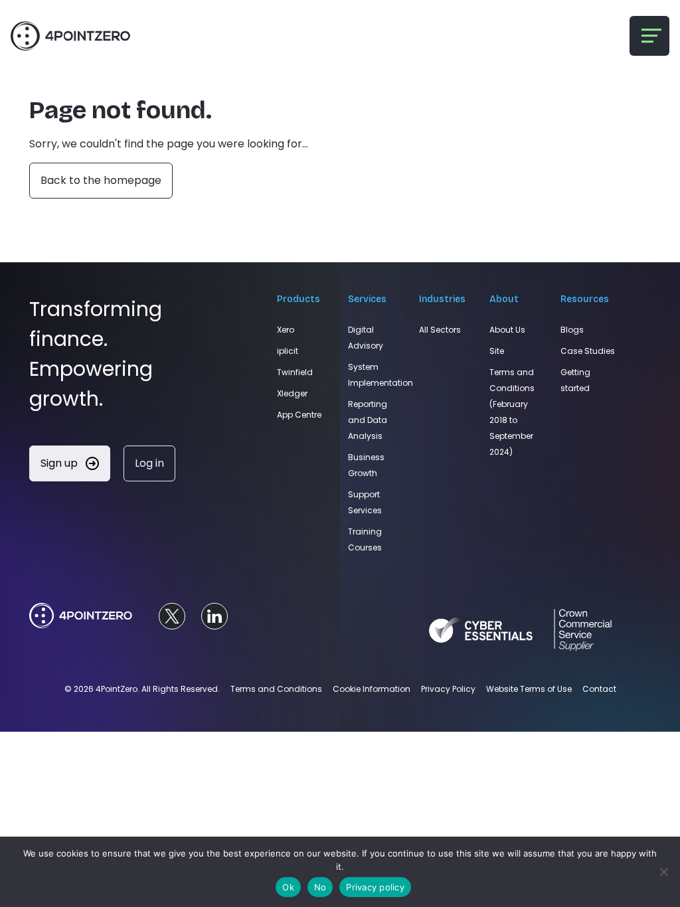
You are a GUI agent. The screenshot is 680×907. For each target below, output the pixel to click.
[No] (663, 871)
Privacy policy (375, 887)
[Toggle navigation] (649, 36)
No (320, 887)
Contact (599, 689)
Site (496, 351)
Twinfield (295, 372)
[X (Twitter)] (172, 616)
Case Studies (587, 351)
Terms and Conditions (276, 689)
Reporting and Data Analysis (367, 420)
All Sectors (440, 329)
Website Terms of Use (529, 689)
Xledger (292, 393)
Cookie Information (371, 689)
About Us (507, 329)
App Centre (299, 414)
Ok (288, 887)
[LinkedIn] (214, 616)
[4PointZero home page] (80, 616)
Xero (285, 329)
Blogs (572, 329)
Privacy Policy (448, 689)
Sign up (60, 463)
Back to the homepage (101, 180)
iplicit (287, 351)
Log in (149, 463)
